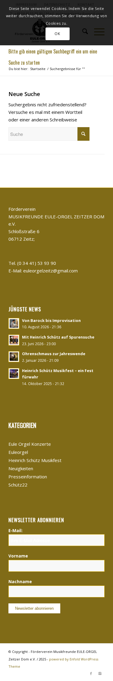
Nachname (20, 581)
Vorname (18, 556)
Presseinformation (27, 477)
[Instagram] (100, 673)
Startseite (38, 68)
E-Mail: (15, 530)
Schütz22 (17, 485)
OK (57, 33)
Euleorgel (18, 452)
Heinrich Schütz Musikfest (34, 460)
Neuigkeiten (20, 468)
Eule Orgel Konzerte (29, 444)
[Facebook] (91, 673)
